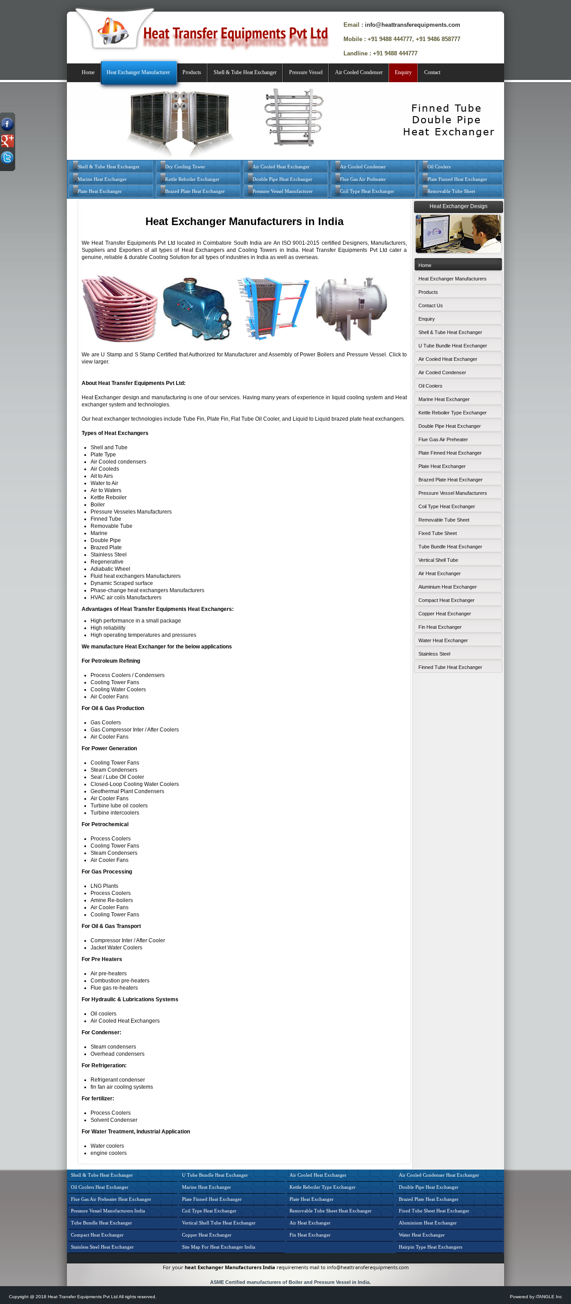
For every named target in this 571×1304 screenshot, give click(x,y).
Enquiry (403, 72)
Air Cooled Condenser (359, 72)
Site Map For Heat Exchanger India (218, 1247)
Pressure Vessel (306, 72)
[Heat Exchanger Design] (458, 253)
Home (88, 72)
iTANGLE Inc (549, 1296)
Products (191, 72)
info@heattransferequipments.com (412, 24)
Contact (432, 72)
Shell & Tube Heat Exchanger (245, 72)
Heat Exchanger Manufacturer (138, 72)
